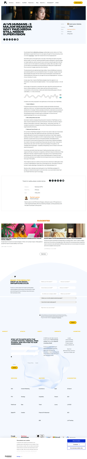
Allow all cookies (76, 440)
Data (22, 404)
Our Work (24, 2)
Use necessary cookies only (76, 448)
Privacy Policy (54, 317)
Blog (37, 2)
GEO (68, 396)
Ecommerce (42, 388)
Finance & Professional (44, 412)
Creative (23, 412)
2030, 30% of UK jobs (38, 52)
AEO (68, 412)
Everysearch (50, 2)
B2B (40, 420)
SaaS (55, 388)
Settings (18, 456)
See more (43, 254)
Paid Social (13, 404)
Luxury (56, 404)
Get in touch (78, 2)
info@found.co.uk (19, 283)
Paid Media (31, 55)
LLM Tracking (70, 420)
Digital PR (13, 412)
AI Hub (57, 2)
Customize (75, 444)
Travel (40, 404)
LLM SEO (69, 404)
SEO (12, 388)
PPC (12, 396)
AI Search (69, 388)
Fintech (56, 396)
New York (69, 348)
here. (42, 171)
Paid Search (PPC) (71, 29)
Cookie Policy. (59, 317)
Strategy (23, 396)
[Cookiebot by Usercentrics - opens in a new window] (8, 456)
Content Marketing (25, 388)
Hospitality (41, 396)
